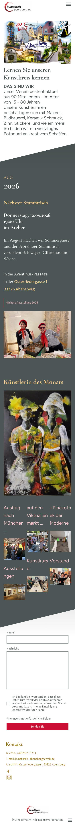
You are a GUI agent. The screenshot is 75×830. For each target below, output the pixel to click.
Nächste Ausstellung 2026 (22, 302)
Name (11, 632)
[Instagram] (9, 777)
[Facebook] (8, 771)
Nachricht (13, 648)
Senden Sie (37, 726)
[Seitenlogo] (18, 6)
